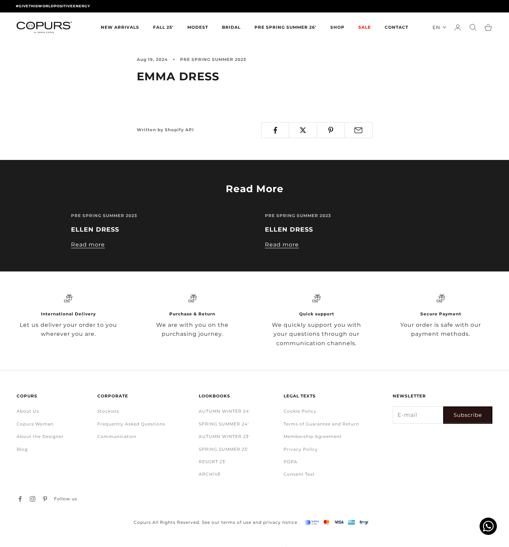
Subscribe (468, 415)
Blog (22, 449)
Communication (116, 436)
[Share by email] (358, 130)
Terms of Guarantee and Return (321, 424)
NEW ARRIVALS (120, 27)
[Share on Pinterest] (331, 130)
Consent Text (299, 474)
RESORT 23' (212, 461)
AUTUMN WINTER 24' (224, 411)
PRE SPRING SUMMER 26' (285, 27)
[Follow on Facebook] (20, 498)
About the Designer (40, 436)
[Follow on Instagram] (32, 498)
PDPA (290, 461)
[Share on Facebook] (275, 130)
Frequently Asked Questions (131, 424)
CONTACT (396, 27)
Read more (88, 244)
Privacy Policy (301, 449)
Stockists (108, 411)
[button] (439, 27)
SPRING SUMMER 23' (223, 449)
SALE (364, 27)
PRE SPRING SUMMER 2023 (213, 59)
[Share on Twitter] (302, 130)
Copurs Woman (35, 424)
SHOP (337, 27)
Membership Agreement (313, 436)
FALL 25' (163, 27)
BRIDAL (231, 27)
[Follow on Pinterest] (45, 498)
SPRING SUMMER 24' (224, 424)
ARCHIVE (210, 474)
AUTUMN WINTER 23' (224, 436)
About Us (28, 411)
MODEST (197, 27)
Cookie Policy (300, 411)
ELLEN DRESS (95, 229)
